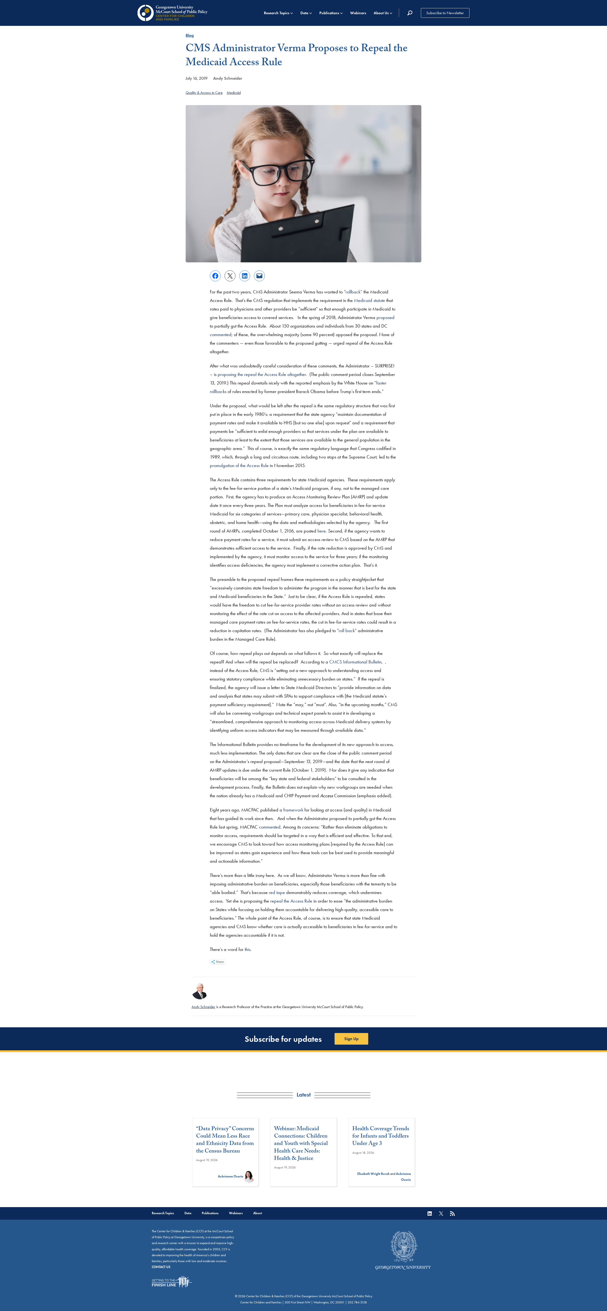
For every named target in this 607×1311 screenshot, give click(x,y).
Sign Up (351, 1038)
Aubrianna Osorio (230, 1176)
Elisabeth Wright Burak (373, 1174)
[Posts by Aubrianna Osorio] (249, 1176)
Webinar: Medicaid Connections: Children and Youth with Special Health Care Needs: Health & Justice (301, 1144)
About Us (381, 13)
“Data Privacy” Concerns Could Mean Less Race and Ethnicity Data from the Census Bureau (225, 1140)
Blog (190, 35)
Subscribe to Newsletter (445, 12)
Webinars (358, 13)
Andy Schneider (227, 78)
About (257, 1213)
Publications (329, 13)
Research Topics (276, 13)
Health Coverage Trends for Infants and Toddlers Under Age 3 (380, 1137)
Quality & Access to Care (204, 92)
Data (304, 13)
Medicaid (234, 92)
